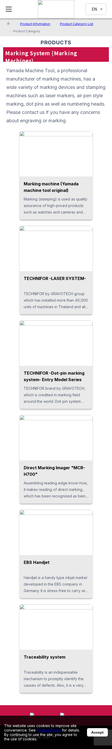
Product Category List (76, 24)
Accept (97, 732)
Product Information (35, 24)
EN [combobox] (94, 9)
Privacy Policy (49, 730)
